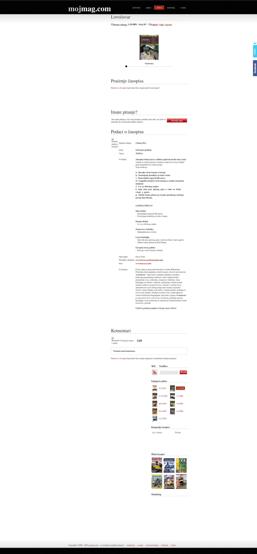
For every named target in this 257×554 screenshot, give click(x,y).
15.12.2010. (163, 396)
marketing (171, 7)
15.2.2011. (163, 388)
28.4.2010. (163, 411)
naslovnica (136, 7)
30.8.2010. (163, 403)
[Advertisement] (159, 100)
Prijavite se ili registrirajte (121, 88)
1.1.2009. (180, 396)
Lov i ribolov (157, 432)
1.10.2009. (180, 388)
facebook (164, 545)
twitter (173, 545)
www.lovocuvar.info (143, 263)
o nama (183, 7)
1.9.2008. (180, 403)
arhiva (159, 7)
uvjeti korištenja (152, 545)
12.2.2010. (163, 418)
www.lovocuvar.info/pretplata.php (149, 260)
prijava (148, 7)
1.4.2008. (180, 411)
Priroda (178, 432)
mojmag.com (93, 545)
